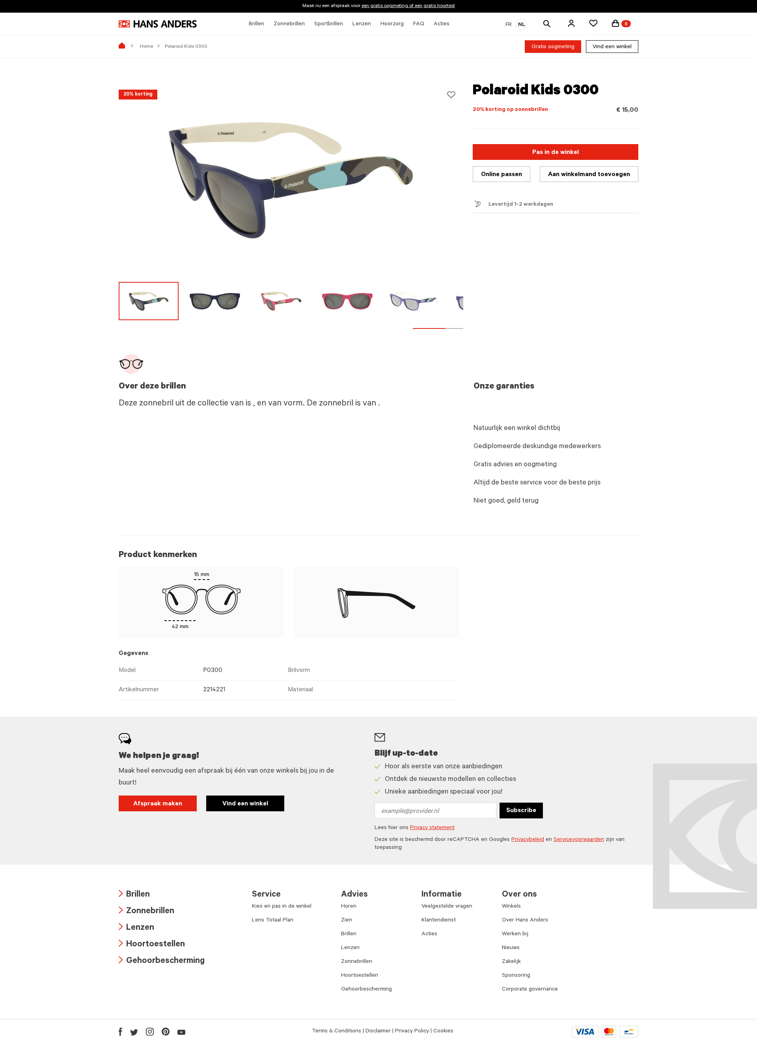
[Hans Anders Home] (158, 24)
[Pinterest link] (166, 1032)
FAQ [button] (418, 24)
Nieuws (511, 948)
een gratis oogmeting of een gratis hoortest (408, 6)
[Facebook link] (120, 1032)
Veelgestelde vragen (446, 907)
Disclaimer (378, 1031)
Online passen (501, 174)
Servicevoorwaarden (579, 840)
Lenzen (136, 928)
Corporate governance (530, 990)
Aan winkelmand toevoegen (589, 174)
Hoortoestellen (152, 945)
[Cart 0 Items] (615, 23)
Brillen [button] (256, 24)
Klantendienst (438, 921)
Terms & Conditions (336, 1031)
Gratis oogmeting (552, 47)
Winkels (511, 907)
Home (146, 47)
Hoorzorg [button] (392, 24)
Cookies (443, 1031)
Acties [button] (441, 24)
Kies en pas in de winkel (281, 907)
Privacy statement (432, 828)
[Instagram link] (150, 1032)
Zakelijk (511, 962)
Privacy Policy (412, 1031)
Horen (348, 907)
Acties (429, 934)
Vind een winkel (612, 47)
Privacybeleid (527, 840)
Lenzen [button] (361, 24)
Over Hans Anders (525, 921)
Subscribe (521, 810)
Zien (346, 921)
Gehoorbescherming (162, 961)
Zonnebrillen (146, 912)
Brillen (134, 895)
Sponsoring (516, 976)
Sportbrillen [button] (328, 24)
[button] (571, 23)
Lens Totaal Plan (272, 921)
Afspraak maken (157, 804)
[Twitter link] (134, 1032)
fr (508, 25)
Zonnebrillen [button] (289, 24)
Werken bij (515, 934)
